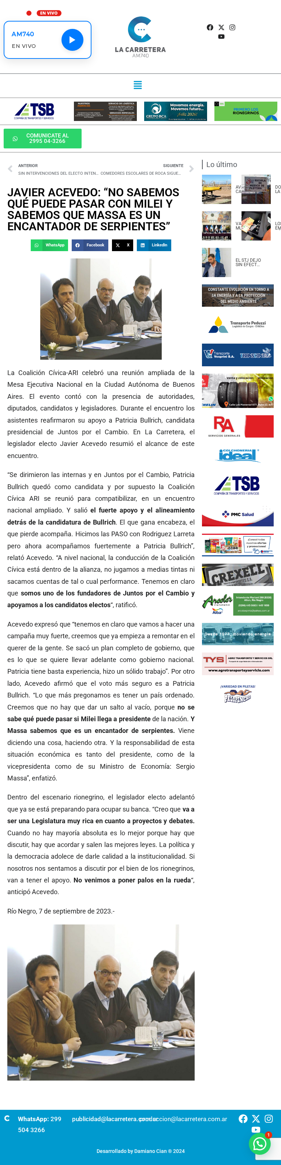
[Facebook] (210, 27)
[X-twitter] (221, 27)
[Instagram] (232, 27)
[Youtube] (221, 36)
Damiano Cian (150, 1151)
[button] (138, 85)
